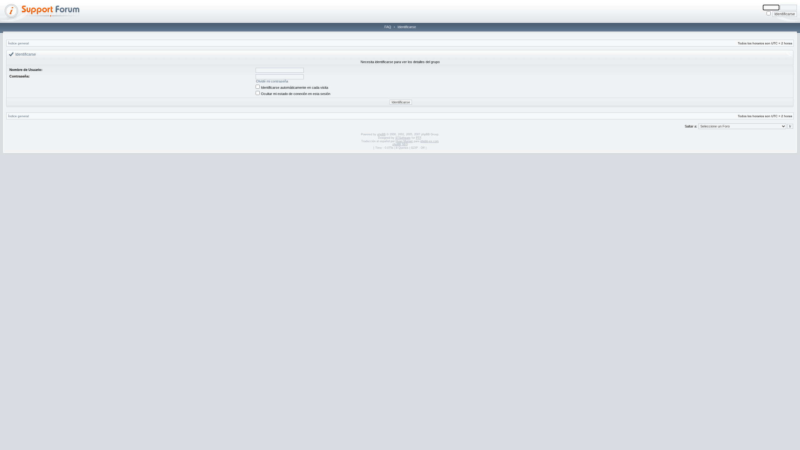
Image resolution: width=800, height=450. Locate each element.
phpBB (381, 134)
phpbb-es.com (429, 141)
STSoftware (403, 137)
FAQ (387, 27)
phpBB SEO (400, 144)
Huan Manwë (404, 141)
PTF (418, 137)
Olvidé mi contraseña (272, 81)
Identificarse (407, 27)
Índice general (18, 43)
